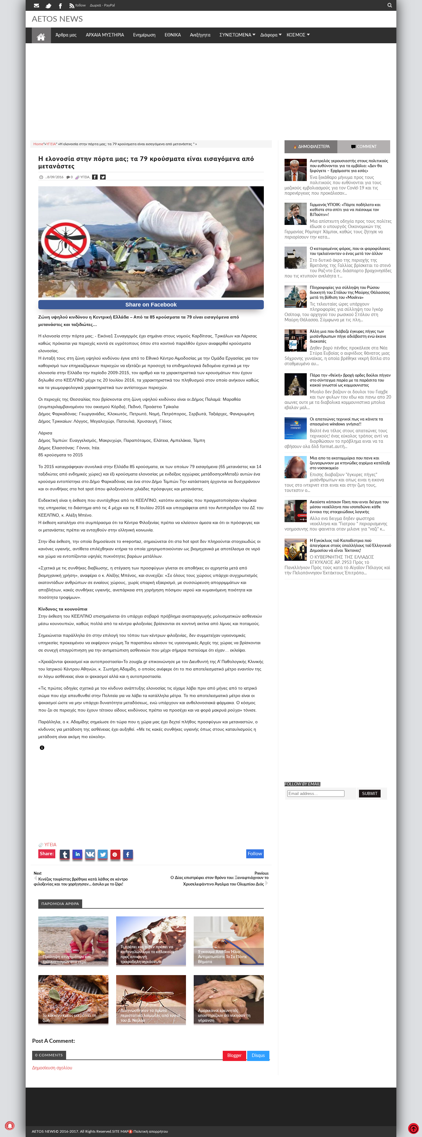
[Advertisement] (211, 91)
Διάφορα (268, 35)
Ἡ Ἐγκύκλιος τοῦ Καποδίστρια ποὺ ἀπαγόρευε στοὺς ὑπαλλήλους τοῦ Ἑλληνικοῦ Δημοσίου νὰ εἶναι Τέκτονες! (350, 546)
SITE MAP (120, 1131)
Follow (255, 853)
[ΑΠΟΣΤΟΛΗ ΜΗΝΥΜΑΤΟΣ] (37, 5)
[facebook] (60, 5)
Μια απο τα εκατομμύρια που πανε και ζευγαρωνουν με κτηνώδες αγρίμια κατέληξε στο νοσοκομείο (350, 463)
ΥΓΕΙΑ (50, 845)
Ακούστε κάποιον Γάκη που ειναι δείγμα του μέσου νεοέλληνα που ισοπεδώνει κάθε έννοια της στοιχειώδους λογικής (349, 507)
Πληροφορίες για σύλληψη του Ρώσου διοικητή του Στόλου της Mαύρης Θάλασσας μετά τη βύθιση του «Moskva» (350, 293)
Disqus (258, 1056)
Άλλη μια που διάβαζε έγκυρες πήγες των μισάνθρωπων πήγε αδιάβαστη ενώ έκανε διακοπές (348, 337)
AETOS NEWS (57, 19)
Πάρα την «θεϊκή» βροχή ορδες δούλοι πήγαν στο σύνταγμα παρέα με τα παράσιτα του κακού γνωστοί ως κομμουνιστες (350, 380)
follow (80, 5)
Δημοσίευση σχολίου (52, 1068)
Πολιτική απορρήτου (150, 1131)
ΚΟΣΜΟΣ (296, 35)
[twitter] (48, 5)
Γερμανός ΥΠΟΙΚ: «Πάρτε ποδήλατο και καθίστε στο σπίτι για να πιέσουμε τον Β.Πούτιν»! (345, 210)
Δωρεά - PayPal (102, 5)
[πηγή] (47, 748)
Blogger (234, 1056)
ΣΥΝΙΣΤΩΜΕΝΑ (235, 35)
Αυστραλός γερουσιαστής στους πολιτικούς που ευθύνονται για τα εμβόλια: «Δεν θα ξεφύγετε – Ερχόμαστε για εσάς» (349, 166)
